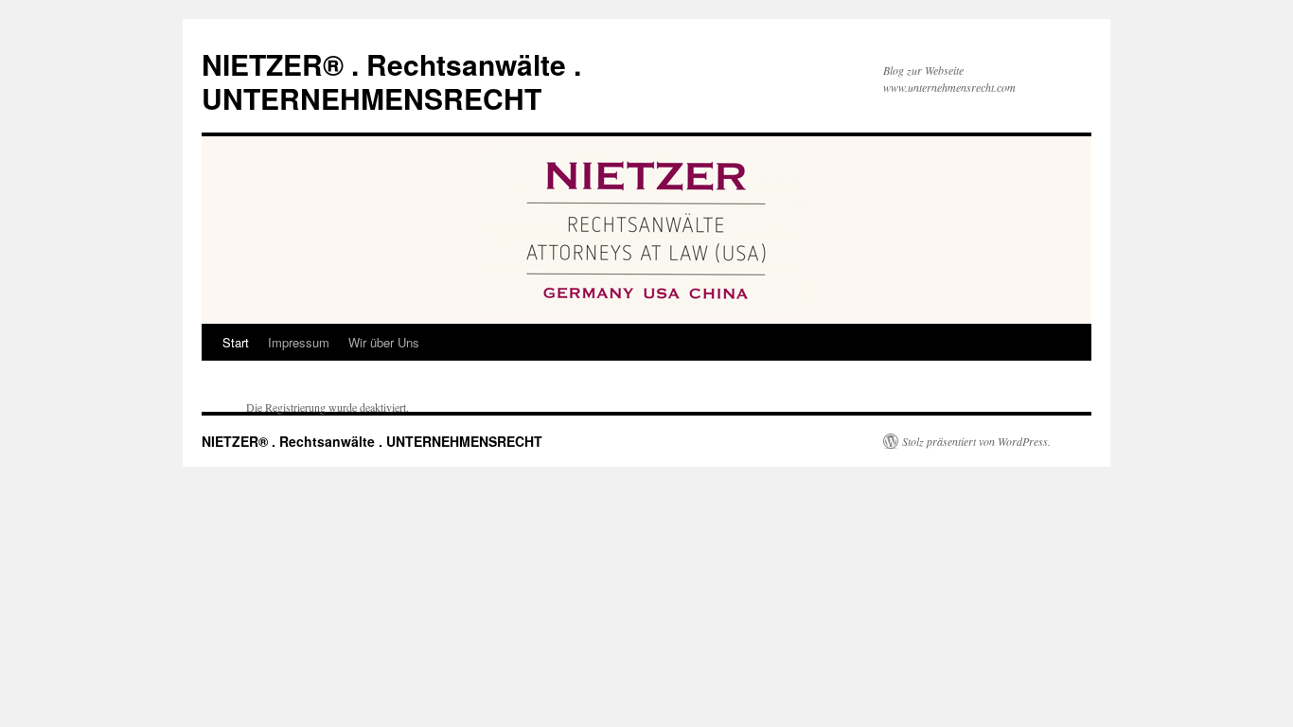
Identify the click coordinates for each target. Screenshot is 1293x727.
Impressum (298, 342)
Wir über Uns (383, 342)
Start (235, 342)
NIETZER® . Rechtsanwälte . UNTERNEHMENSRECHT (391, 81)
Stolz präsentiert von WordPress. (976, 441)
